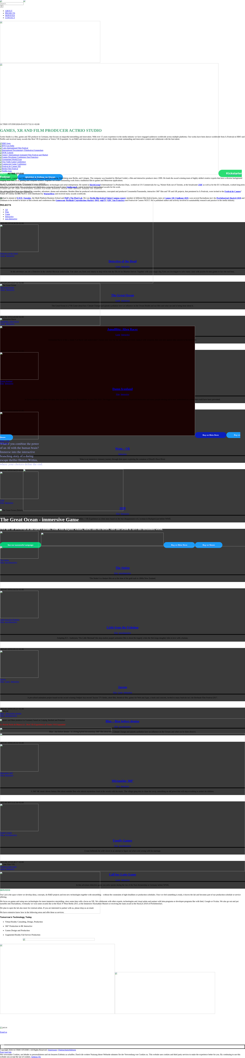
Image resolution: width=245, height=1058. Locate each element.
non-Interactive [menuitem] (11, 219)
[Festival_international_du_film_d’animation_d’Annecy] (24, 155)
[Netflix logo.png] (6, 171)
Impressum (52, 1050)
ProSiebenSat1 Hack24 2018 (229, 198)
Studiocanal (71, 187)
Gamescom (60, 200)
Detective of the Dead (9, 253)
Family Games (6, 833)
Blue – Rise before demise (10, 713)
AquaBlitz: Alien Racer (9, 321)
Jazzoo (3, 679)
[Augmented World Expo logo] (11, 159)
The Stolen (4, 560)
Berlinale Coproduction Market (80, 200)
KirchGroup (95, 185)
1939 (2, 500)
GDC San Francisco (116, 200)
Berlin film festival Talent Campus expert (108, 198)
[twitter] (0, 1047)
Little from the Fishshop (9, 620)
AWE (96, 200)
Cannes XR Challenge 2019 (176, 198)
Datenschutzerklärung (67, 1050)
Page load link (5, 1052)
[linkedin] (2, 1047)
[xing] (3, 1047)
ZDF (200, 185)
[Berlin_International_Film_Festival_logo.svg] (9, 169)
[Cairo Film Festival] (14, 148)
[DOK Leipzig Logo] (6, 152)
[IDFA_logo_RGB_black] (21, 150)
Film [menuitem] (7, 212)
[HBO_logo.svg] (5, 143)
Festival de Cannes (233, 191)
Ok (39, 1057)
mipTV (103, 200)
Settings (34, 1057)
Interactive (10, 256)
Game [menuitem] (7, 214)
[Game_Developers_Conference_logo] (19, 157)
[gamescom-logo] (13, 164)
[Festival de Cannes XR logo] (10, 166)
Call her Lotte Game (8, 867)
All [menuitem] (6, 210)
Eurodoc (27, 198)
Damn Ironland (6, 381)
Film (2, 383)
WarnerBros (49, 194)
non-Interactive (11, 562)
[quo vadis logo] (13, 162)
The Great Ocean (7, 287)
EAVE (20, 198)
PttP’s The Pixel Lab (73, 198)
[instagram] (1, 1047)
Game (2, 256)
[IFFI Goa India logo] (7, 146)
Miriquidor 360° (6, 773)
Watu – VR (4, 441)
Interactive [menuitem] (9, 216)
